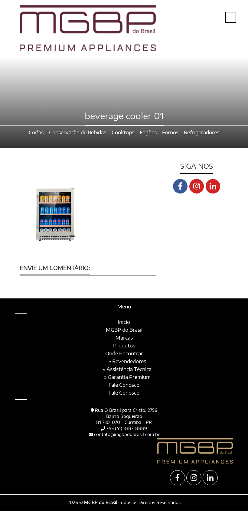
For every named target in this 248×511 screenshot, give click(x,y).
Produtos (124, 345)
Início (124, 322)
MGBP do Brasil (124, 330)
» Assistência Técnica (127, 369)
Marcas (124, 338)
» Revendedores (127, 361)
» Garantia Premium (127, 377)
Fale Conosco (124, 385)
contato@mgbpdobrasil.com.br (127, 435)
